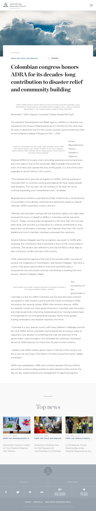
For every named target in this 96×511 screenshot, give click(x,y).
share (54, 58)
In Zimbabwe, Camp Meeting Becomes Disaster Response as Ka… (79, 448)
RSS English (32, 58)
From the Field (18, 58)
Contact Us (38, 502)
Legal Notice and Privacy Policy (58, 502)
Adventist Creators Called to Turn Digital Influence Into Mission (16, 448)
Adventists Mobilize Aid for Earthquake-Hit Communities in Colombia (47, 448)
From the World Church (78, 438)
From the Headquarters (15, 438)
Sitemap (28, 502)
